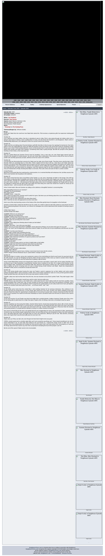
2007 (17, 102)
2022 (72, 102)
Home (4, 108)
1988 (26, 100)
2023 (76, 102)
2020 (65, 102)
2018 (58, 102)
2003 (81, 100)
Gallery (32, 104)
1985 (15, 100)
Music (22, 104)
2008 (21, 102)
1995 (52, 100)
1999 (66, 100)
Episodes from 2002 (13, 108)
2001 (74, 100)
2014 (43, 102)
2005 (89, 100)
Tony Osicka (13, 119)
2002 (77, 100)
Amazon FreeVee (67, 553)
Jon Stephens (12, 117)
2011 (32, 102)
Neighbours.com (46, 553)
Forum (74, 104)
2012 (35, 102)
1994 (48, 100)
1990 (33, 100)
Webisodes (89, 102)
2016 (50, 102)
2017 (54, 102)
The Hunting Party (18, 127)
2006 (13, 102)
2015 (47, 102)
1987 (22, 100)
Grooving (7, 127)
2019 (61, 102)
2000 (70, 100)
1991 (37, 100)
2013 (39, 102)
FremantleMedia (56, 553)
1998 (63, 100)
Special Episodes (61, 104)
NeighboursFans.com (35, 547)
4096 (70, 112)
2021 (69, 102)
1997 (59, 100)
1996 (55, 100)
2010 (28, 102)
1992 (41, 100)
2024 (80, 102)
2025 (83, 102)
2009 (24, 102)
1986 (18, 100)
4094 (66, 112)
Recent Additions (10, 104)
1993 (44, 100)
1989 (30, 100)
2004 (85, 100)
